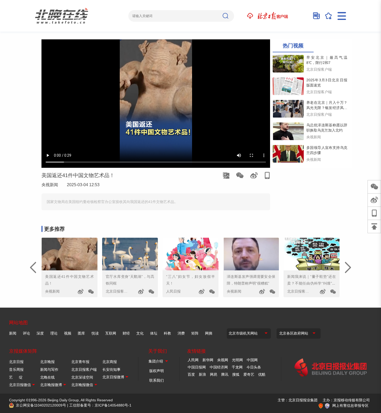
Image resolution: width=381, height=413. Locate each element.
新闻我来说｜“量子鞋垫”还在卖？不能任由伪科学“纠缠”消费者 (311, 283)
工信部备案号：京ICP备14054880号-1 (100, 405)
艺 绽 (16, 377)
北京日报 (16, 362)
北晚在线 (47, 377)
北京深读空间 (82, 377)
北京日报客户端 (84, 369)
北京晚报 (47, 362)
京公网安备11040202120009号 (41, 405)
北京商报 (109, 362)
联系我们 (156, 380)
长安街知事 (111, 369)
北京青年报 (80, 362)
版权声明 (156, 371)
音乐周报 (16, 369)
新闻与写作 (49, 369)
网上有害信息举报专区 (350, 405)
